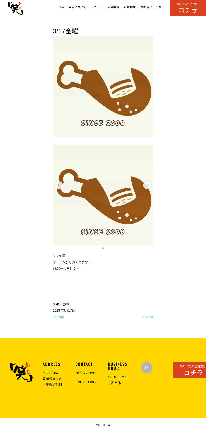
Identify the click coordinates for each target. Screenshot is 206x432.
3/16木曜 (58, 317)
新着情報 (130, 7)
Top (61, 7)
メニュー (97, 7)
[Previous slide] (59, 185)
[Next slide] (147, 185)
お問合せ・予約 (151, 7)
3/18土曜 (147, 317)
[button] (103, 248)
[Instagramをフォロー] (146, 367)
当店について (77, 7)
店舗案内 (113, 7)
